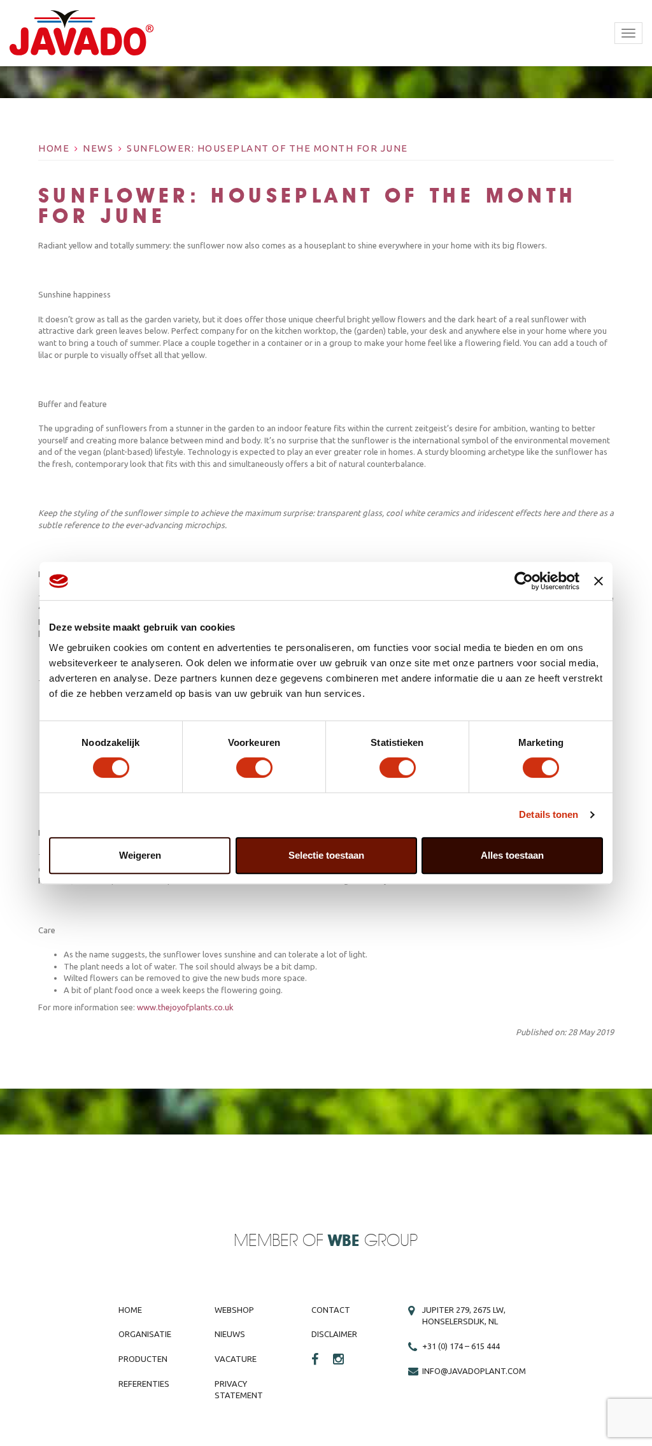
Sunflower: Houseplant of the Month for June (267, 148)
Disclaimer (334, 1333)
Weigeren (140, 855)
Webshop (234, 1309)
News (98, 148)
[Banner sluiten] (598, 580)
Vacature (236, 1358)
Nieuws (230, 1333)
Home (53, 148)
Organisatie (144, 1333)
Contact (330, 1309)
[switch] (254, 767)
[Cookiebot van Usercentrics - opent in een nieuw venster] (523, 581)
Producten (142, 1358)
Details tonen (548, 814)
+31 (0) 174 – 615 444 (461, 1346)
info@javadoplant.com (474, 1370)
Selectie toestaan (326, 855)
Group (373, 1241)
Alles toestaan (512, 855)
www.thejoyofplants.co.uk (185, 1007)
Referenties (143, 1383)
